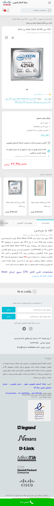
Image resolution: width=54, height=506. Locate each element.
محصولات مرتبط (46, 174)
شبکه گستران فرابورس (45, 19)
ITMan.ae (34, 397)
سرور (31, 260)
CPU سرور (33, 19)
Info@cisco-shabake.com (28, 347)
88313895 (34, 342)
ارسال (9, 309)
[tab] (45, 223)
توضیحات (45, 223)
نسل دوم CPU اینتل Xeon (23, 102)
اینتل (46, 98)
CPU (25, 257)
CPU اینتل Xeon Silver (20, 19)
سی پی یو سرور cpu (40, 102)
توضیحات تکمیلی (24, 223)
